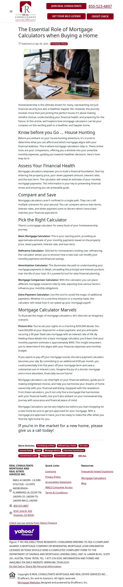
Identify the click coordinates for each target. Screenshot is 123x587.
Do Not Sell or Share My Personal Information (35, 566)
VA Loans (84, 445)
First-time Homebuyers (73, 450)
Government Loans (63, 455)
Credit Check (100, 16)
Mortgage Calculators (93, 478)
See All (82, 455)
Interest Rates (26, 450)
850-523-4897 (100, 6)
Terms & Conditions (56, 492)
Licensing (50, 471)
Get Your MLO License (66, 16)
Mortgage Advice (52, 450)
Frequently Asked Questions (97, 471)
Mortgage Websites (29, 582)
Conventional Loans (28, 455)
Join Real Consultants (66, 6)
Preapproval (46, 455)
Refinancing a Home (67, 445)
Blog (83, 483)
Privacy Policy (53, 477)
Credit (38, 450)
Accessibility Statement (58, 482)
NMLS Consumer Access (59, 487)
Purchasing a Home (59, 44)
